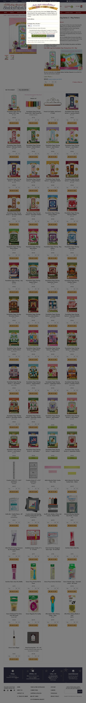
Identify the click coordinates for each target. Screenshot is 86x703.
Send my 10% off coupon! (39, 36)
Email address (30, 19)
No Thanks (51, 36)
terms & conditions (42, 33)
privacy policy (52, 33)
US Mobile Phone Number (34, 23)
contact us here (30, 42)
